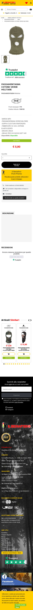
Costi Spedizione (6, 543)
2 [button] (5, 363)
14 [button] (29, 363)
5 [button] (11, 363)
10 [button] (21, 363)
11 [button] (23, 363)
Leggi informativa (18, 402)
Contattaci (8, 194)
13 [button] (27, 363)
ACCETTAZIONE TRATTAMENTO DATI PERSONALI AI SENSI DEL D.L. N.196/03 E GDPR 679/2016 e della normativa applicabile (17, 400)
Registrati (16, 395)
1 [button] (3, 363)
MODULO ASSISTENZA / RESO (12, 553)
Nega (17, 607)
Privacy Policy (5, 539)
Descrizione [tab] (8, 213)
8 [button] (17, 363)
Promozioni (4, 547)
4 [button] (9, 363)
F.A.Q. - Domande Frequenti (9, 549)
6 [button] (13, 363)
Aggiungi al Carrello (16, 164)
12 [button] (25, 363)
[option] (16, 40)
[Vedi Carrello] (30, 9)
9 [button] (19, 363)
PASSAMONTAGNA (8, 93)
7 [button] (15, 363)
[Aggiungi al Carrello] (8, 354)
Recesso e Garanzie (7, 545)
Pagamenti (4, 541)
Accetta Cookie (20, 605)
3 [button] (7, 363)
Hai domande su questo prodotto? (14, 198)
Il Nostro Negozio (6, 535)
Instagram (11, 409)
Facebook (10, 407)
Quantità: (4, 154)
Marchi (3, 537)
